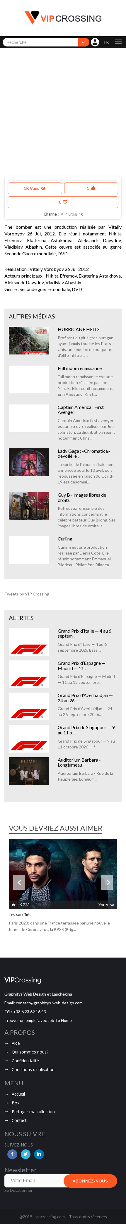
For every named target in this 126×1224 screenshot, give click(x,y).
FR (106, 42)
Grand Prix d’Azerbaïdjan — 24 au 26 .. (85, 697)
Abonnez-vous (90, 1181)
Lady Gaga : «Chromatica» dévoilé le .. (84, 453)
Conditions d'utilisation (33, 1069)
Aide (16, 1043)
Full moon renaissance (80, 368)
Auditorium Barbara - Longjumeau (79, 762)
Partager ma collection (33, 1111)
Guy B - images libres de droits (82, 497)
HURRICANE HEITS (79, 329)
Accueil (18, 1094)
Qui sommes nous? (30, 1052)
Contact (19, 1120)
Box (15, 1103)
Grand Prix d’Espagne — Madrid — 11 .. (81, 665)
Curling (65, 538)
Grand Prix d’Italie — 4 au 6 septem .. (84, 633)
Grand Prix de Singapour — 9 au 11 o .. (86, 729)
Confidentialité (25, 1060)
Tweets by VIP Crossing (26, 593)
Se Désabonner (18, 1190)
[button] (118, 42)
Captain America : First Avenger (81, 409)
